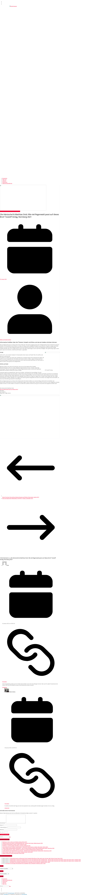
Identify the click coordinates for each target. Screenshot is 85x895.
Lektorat (4, 180)
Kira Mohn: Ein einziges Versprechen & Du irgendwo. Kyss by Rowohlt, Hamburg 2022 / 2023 (30, 862)
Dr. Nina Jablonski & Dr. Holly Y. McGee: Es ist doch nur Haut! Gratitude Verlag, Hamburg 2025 (22, 849)
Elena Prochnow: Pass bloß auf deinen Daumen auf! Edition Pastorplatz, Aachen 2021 (20, 497)
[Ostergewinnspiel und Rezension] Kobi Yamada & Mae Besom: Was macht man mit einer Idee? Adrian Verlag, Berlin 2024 (36, 858)
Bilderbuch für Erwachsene (10, 211)
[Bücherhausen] (13, 6)
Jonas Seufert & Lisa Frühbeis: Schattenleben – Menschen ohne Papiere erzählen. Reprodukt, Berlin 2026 (25, 847)
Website (2, 829)
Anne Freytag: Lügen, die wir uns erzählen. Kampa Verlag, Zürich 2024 (17, 852)
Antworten (4, 687)
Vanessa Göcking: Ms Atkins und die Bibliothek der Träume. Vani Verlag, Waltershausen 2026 (22, 843)
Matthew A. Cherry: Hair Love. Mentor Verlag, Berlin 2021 (14, 842)
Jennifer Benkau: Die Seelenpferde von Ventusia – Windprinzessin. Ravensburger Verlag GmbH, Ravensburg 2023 (26, 850)
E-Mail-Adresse (3, 827)
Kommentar (3, 823)
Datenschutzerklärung (7, 183)
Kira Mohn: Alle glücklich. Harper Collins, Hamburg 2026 (14, 844)
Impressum (4, 182)
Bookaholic (4, 178)
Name (1, 825)
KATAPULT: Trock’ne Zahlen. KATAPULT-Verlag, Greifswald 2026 (16, 845)
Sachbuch (18, 211)
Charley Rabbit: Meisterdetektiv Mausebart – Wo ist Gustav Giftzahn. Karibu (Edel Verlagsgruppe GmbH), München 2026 (28, 848)
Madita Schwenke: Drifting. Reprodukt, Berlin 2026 (13, 853)
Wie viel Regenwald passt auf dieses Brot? (9, 389)
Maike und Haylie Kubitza (5, 339)
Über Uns (4, 179)
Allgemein (2, 211)
